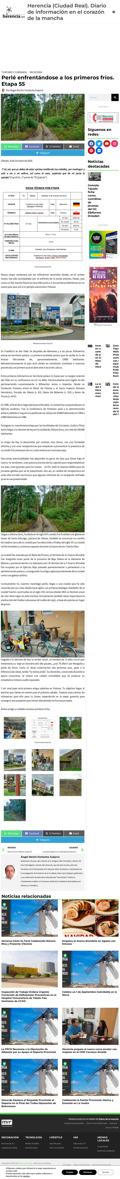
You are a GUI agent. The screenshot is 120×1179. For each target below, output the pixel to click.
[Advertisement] (60, 45)
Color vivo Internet (25, 1163)
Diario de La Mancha (106, 1150)
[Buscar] (115, 97)
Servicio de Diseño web (96, 1123)
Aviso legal (67, 1164)
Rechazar (87, 1172)
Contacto (113, 1123)
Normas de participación (101, 1164)
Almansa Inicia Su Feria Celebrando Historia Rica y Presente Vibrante (28, 942)
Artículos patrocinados (74, 1123)
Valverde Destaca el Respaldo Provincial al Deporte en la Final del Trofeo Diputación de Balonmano (28, 1103)
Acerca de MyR (112, 1127)
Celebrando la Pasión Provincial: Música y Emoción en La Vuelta (87, 1102)
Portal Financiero (80, 1147)
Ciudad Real (102, 1146)
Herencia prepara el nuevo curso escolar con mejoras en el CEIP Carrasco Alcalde (89, 1051)
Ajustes (105, 1172)
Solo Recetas (55, 1143)
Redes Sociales (32, 1143)
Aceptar (69, 1172)
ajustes (26, 1176)
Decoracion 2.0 (7, 1143)
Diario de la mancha (109, 1119)
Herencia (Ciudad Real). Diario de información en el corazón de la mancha (66, 11)
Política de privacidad (82, 1164)
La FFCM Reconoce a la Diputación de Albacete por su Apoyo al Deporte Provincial (28, 1051)
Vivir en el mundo (56, 1147)
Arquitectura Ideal (9, 1147)
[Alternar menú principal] (113, 12)
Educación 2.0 (79, 1143)
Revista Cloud (31, 1147)
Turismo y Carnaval (14, 72)
